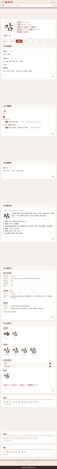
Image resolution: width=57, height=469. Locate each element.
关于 (22, 463)
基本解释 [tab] (5, 41)
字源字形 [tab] (40, 41)
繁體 (52, 2)
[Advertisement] (28, 13)
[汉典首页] (9, 2)
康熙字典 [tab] (26, 41)
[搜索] (54, 5)
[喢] (9, 35)
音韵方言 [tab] (33, 41)
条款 (27, 463)
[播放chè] (29, 22)
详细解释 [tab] (12, 41)
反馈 (53, 76)
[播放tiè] (24, 22)
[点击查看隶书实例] (6, 333)
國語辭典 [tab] (19, 41)
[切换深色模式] (55, 2)
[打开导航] (2, 2)
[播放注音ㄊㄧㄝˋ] (27, 25)
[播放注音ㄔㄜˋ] (32, 25)
